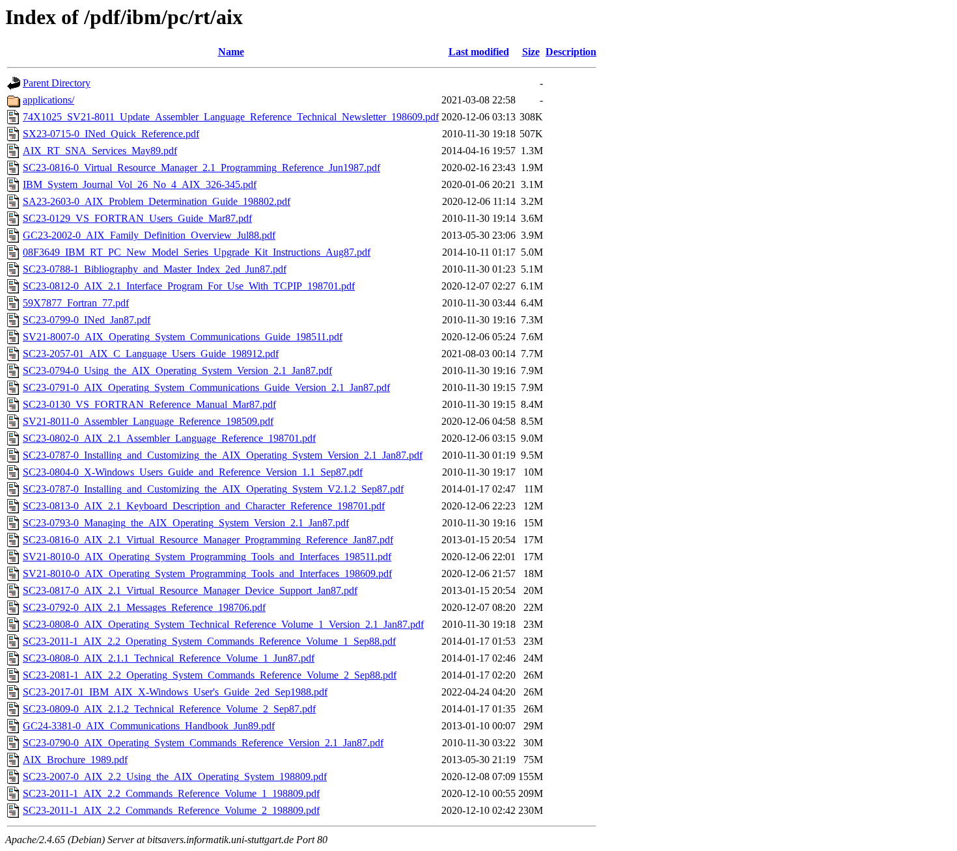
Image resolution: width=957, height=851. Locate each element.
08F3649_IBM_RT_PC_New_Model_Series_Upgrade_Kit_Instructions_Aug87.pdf (196, 252)
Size (531, 51)
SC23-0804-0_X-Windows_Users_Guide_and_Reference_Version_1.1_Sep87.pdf (193, 472)
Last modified (479, 51)
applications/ (48, 99)
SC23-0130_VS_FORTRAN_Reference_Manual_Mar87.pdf (149, 404)
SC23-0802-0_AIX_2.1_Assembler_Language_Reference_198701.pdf (169, 438)
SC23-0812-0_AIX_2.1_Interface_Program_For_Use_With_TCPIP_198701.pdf (189, 285)
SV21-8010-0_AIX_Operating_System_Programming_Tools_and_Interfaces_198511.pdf (207, 556)
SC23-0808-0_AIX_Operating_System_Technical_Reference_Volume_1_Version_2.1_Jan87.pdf (223, 624)
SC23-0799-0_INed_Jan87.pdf (86, 319)
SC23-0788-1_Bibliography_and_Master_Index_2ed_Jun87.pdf (154, 269)
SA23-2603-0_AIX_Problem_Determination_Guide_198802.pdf (156, 201)
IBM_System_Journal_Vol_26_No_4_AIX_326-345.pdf (140, 184)
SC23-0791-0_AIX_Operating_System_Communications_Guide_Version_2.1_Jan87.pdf (206, 387)
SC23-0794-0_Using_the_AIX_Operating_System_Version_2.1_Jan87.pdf (177, 370)
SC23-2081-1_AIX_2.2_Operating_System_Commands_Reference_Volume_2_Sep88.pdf (209, 675)
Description (571, 51)
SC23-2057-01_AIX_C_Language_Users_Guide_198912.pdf (151, 353)
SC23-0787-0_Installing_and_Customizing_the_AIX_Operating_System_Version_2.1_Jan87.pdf (223, 455)
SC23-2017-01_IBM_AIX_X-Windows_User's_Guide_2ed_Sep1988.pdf (175, 691)
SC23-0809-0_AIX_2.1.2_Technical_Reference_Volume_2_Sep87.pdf (169, 708)
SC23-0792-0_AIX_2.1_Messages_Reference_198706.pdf (144, 607)
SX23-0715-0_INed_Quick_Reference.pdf (111, 133)
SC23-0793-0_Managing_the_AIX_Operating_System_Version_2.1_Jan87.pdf (186, 522)
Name (231, 51)
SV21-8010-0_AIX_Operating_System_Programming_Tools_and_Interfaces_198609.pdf (207, 573)
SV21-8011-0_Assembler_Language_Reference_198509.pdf (148, 421)
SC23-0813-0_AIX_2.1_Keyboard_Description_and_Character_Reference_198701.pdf (204, 505)
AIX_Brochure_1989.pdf (75, 759)
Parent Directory (56, 82)
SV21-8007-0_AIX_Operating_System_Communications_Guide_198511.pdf (182, 336)
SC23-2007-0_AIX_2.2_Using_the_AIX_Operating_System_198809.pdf (175, 776)
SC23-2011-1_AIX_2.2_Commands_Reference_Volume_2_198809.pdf (171, 810)
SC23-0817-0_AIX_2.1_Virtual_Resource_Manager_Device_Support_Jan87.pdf (190, 590)
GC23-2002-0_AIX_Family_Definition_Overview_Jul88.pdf (149, 235)
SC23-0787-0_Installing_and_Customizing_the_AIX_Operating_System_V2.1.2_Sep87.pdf (213, 488)
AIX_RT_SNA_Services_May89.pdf (100, 150)
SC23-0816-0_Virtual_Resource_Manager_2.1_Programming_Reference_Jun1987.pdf (201, 167)
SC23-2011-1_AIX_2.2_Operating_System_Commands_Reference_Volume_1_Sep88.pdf (209, 641)
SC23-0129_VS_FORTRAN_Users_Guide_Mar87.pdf (137, 218)
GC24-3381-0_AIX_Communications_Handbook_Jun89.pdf (149, 725)
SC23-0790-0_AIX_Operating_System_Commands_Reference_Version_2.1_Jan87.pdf (203, 742)
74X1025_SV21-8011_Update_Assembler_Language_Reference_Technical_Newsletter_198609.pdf (231, 116)
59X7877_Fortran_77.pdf (76, 302)
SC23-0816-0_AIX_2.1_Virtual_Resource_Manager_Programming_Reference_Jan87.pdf (208, 539)
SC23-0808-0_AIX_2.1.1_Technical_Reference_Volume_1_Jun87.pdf (168, 658)
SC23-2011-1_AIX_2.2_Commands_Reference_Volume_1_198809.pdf (171, 793)
